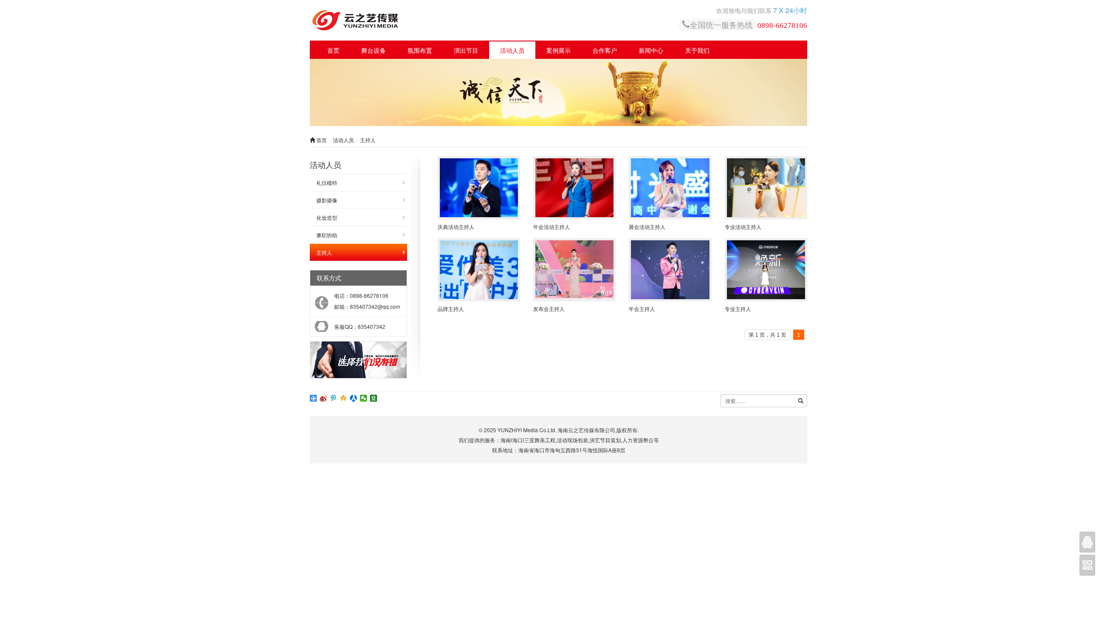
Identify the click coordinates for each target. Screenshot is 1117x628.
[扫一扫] (1087, 565)
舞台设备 (373, 50)
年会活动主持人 (551, 226)
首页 (333, 50)
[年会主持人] (670, 269)
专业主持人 (738, 308)
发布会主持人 (549, 308)
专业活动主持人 (743, 226)
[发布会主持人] (574, 269)
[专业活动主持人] (766, 187)
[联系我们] (1087, 542)
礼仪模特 (326, 182)
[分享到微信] (363, 398)
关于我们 (697, 50)
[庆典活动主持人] (479, 187)
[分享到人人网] (353, 398)
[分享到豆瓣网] (373, 398)
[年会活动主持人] (574, 187)
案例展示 (558, 50)
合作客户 (605, 50)
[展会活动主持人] (670, 187)
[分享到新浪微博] (323, 398)
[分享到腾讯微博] (333, 398)
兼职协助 (326, 235)
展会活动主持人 (647, 226)
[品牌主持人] (479, 269)
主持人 (324, 252)
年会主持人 (642, 308)
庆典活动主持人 (456, 226)
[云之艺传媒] (425, 20)
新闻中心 (651, 50)
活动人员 (512, 50)
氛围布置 (420, 50)
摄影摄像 (326, 200)
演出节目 (466, 50)
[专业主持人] (766, 269)
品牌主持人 (451, 308)
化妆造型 (326, 217)
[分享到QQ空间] (343, 398)
